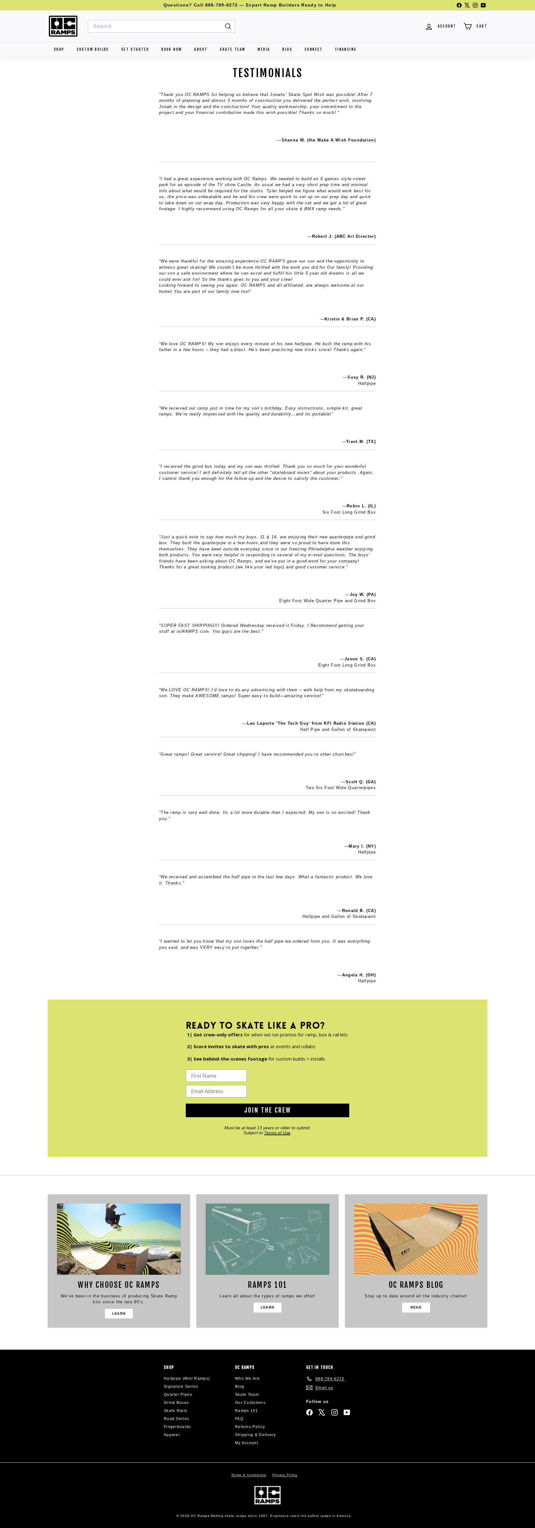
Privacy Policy (285, 1475)
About (200, 49)
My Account (246, 1443)
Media (264, 49)
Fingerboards (177, 1427)
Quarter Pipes (178, 1394)
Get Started (135, 49)
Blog (287, 49)
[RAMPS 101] (267, 1239)
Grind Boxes (176, 1402)
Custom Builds (93, 49)
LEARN (119, 1313)
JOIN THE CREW (267, 1110)
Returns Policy (250, 1427)
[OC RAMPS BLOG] (416, 1239)
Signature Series (181, 1386)
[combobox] (161, 26)
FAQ (239, 1419)
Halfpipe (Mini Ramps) (187, 1378)
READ (416, 1307)
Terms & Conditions (248, 1475)
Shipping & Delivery (255, 1435)
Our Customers (250, 1402)
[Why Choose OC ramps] (119, 1239)
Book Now (171, 49)
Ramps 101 (246, 1411)
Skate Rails (175, 1411)
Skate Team (232, 49)
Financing (346, 49)
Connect (314, 49)
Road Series (176, 1419)
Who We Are (247, 1378)
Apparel (172, 1435)
